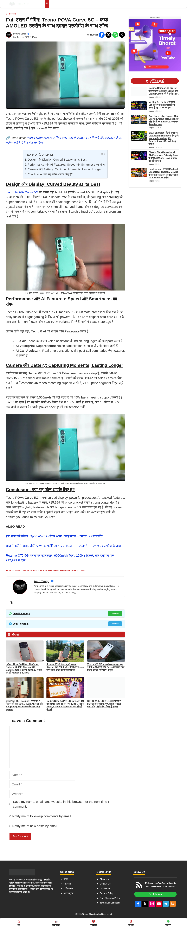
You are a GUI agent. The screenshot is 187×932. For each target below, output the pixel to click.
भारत (97, 3)
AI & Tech (67, 3)
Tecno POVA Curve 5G (19, 570)
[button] (173, 3)
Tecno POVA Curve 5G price (71, 570)
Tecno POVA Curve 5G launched (44, 570)
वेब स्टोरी (147, 3)
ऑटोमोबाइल (131, 3)
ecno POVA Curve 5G (22, 192)
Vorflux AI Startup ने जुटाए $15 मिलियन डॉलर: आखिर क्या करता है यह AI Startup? (162, 105)
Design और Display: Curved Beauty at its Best (57, 159)
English (161, 3)
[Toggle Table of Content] (101, 154)
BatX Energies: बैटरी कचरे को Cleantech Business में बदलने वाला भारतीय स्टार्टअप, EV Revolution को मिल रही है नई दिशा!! (164, 138)
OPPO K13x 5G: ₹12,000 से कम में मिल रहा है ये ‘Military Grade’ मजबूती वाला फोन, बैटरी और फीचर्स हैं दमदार (104, 704)
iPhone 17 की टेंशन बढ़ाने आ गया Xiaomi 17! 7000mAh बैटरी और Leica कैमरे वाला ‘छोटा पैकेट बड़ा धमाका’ (65, 667)
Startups (84, 3)
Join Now (115, 613)
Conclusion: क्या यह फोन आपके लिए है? (50, 174)
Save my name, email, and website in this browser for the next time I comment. (61, 804)
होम (54, 3)
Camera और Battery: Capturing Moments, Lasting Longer (64, 169)
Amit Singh (21, 34)
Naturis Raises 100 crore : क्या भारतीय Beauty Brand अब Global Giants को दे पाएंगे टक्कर (164, 91)
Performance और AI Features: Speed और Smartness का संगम (66, 164)
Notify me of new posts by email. (35, 826)
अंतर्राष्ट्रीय (114, 3)
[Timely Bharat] (19, 3)
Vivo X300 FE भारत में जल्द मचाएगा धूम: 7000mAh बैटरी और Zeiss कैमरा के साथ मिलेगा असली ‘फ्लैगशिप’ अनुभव (105, 667)
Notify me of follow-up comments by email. (42, 816)
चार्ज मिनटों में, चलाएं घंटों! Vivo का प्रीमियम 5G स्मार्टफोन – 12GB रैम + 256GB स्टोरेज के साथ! (64, 546)
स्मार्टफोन (12, 14)
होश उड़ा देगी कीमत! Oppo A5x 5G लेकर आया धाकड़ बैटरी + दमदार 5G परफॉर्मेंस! (54, 536)
